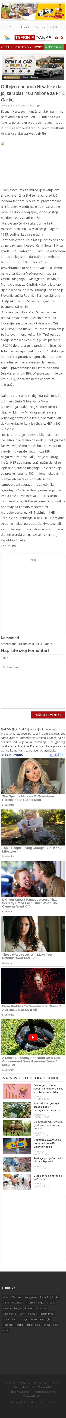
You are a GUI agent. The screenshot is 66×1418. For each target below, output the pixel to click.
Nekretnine (54, 47)
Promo (46, 1324)
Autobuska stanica (24, 1387)
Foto (55, 1324)
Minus (48, 644)
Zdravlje (22, 1319)
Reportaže (8, 1324)
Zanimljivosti (47, 1313)
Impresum (40, 27)
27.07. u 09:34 (42, 1168)
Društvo (22, 47)
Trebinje (16, 1297)
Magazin (32, 1313)
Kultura (7, 1308)
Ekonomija (6, 105)
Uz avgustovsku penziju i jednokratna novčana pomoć (48, 1125)
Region (31, 1302)
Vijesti (6, 47)
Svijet (41, 1302)
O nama (13, 27)
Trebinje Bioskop (33, 1396)
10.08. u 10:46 (42, 1135)
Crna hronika (9, 1313)
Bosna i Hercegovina (13, 1302)
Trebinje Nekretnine (44, 1391)
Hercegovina (30, 1297)
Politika (28, 1308)
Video (6, 1330)
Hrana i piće (9, 1319)
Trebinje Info (45, 1387)
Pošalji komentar (47, 715)
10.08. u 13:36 (42, 1117)
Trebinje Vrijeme (20, 1391)
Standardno (9, 644)
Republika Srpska (49, 1297)
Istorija (20, 1324)
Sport (38, 47)
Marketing (26, 27)
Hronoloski (26, 644)
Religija (18, 1308)
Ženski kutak (33, 1324)
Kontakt (53, 27)
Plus (39, 644)
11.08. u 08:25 (42, 1098)
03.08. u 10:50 (42, 1153)
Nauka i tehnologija (40, 1319)
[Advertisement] (33, 595)
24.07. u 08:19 (42, 1186)
